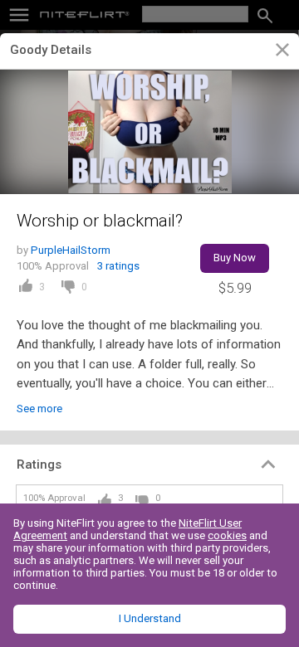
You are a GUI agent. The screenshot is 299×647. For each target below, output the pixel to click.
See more (39, 408)
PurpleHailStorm (70, 250)
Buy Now (234, 257)
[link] (282, 52)
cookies (227, 535)
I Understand (150, 618)
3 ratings (118, 266)
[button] (149, 464)
